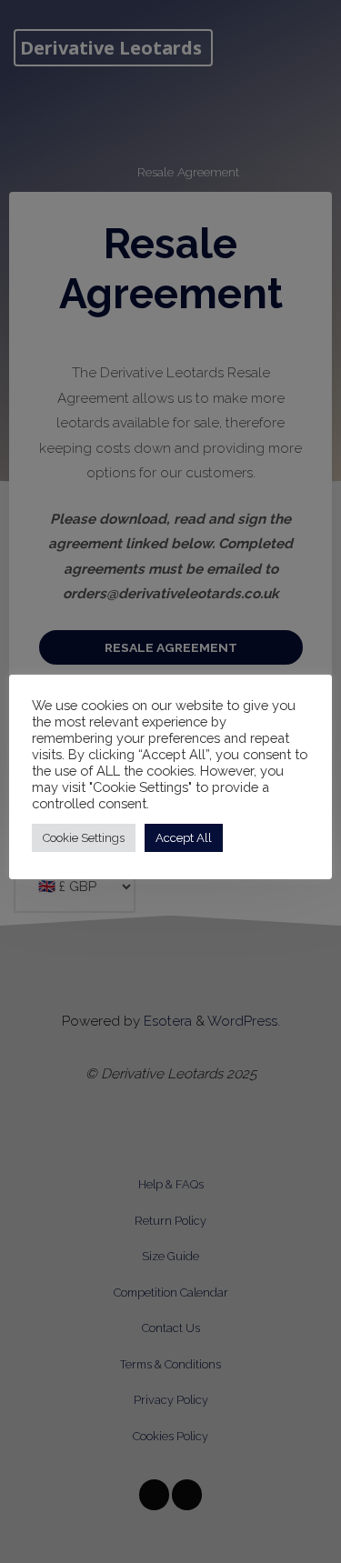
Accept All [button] (183, 838)
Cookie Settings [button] (84, 838)
